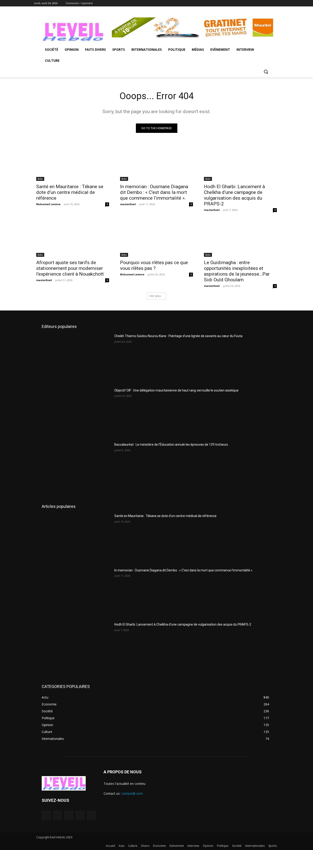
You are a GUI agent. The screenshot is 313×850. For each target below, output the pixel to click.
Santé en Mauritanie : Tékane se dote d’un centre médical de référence (69, 192)
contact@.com (132, 793)
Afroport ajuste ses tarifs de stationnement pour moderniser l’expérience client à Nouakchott (70, 268)
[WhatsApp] (91, 815)
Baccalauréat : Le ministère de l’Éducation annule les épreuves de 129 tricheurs (171, 444)
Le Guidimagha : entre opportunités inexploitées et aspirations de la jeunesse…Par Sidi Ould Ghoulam (237, 271)
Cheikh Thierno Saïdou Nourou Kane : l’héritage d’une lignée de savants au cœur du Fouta (178, 336)
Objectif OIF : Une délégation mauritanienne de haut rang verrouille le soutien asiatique (176, 390)
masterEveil (128, 204)
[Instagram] (257, 3)
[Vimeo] (269, 3)
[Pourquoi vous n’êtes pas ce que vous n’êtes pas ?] (156, 238)
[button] (265, 71)
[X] (263, 3)
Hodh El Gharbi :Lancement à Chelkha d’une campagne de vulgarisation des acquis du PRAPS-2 (234, 195)
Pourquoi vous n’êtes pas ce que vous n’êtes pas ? (154, 265)
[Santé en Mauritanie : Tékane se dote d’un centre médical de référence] (72, 162)
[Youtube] (276, 3)
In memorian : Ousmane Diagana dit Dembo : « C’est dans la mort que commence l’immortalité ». (154, 192)
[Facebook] (250, 3)
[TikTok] (68, 815)
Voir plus (155, 296)
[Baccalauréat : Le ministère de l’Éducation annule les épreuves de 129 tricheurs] (76, 466)
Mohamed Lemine (48, 204)
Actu (40, 178)
